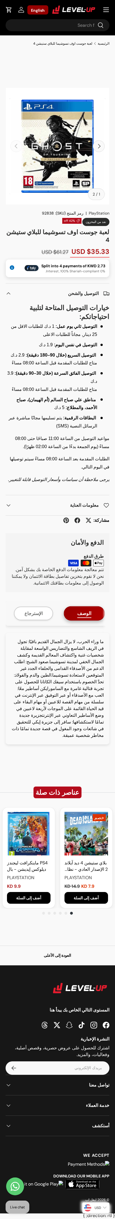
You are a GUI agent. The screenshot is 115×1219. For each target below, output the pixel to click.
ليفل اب (91, 1200)
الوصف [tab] (84, 613)
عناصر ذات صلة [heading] (57, 792)
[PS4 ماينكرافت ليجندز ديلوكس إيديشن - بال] (29, 833)
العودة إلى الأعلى (57, 955)
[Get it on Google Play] (39, 1184)
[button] (9, 10)
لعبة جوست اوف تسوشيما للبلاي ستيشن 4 (62, 43)
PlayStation (99, 213)
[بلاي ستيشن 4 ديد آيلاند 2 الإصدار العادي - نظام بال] (86, 833)
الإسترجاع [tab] (34, 613)
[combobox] (57, 25)
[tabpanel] (57, 688)
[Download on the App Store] (82, 1184)
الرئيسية (103, 43)
